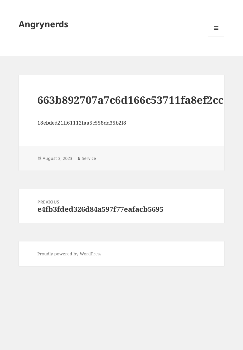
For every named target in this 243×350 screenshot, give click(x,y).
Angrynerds (43, 24)
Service (89, 158)
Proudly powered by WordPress (69, 254)
